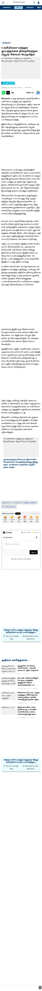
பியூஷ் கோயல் (6, 502)
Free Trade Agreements (8, 507)
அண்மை (7, 7)
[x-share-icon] (8, 93)
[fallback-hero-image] (9, 669)
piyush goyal (17, 502)
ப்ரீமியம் (18, 8)
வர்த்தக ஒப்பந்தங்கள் (29, 502)
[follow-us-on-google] (38, 92)
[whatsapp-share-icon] (3, 93)
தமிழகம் (30, 7)
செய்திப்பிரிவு (8, 83)
